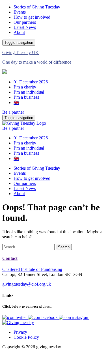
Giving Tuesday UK (20, 52)
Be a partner (13, 112)
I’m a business (26, 97)
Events (20, 12)
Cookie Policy (26, 337)
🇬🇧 (16, 102)
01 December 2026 (31, 81)
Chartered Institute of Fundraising (32, 269)
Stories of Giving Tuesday (37, 7)
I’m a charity (25, 87)
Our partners (25, 22)
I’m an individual (29, 92)
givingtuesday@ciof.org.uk (26, 284)
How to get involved (32, 17)
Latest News (25, 27)
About (19, 32)
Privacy (20, 332)
